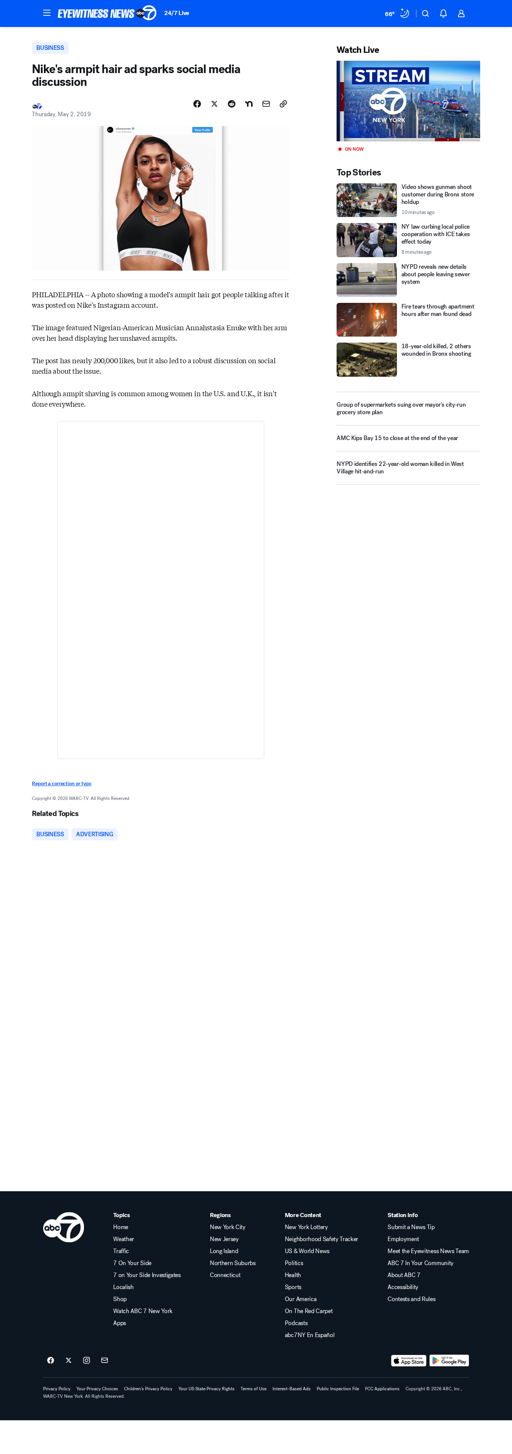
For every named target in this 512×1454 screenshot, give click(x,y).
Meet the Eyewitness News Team (428, 1251)
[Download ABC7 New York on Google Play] (449, 1361)
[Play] (408, 101)
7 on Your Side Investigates (146, 1275)
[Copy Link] (283, 103)
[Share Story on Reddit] (231, 103)
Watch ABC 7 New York (142, 1311)
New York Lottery (306, 1227)
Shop (120, 1299)
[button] (47, 12)
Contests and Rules (411, 1299)
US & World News (307, 1251)
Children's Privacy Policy (148, 1389)
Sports (293, 1287)
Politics (294, 1263)
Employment (403, 1239)
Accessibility (403, 1287)
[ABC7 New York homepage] (107, 13)
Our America (300, 1299)
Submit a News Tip (411, 1227)
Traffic (121, 1251)
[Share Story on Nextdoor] (249, 103)
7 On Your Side (132, 1263)
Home (120, 1227)
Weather (123, 1239)
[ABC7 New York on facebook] (50, 1360)
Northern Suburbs (233, 1263)
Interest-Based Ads (291, 1389)
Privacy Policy (56, 1389)
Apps (119, 1323)
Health (293, 1275)
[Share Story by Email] (266, 103)
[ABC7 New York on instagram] (86, 1360)
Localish (123, 1287)
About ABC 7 (404, 1275)
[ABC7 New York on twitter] (68, 1360)
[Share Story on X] (214, 103)
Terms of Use (253, 1389)
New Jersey (224, 1239)
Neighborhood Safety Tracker (321, 1239)
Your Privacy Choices (97, 1389)
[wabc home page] (63, 1227)
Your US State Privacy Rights (206, 1389)
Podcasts (296, 1323)
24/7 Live (176, 13)
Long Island (224, 1251)
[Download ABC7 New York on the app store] (409, 1361)
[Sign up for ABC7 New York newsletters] (104, 1360)
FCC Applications (382, 1389)
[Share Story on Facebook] (197, 103)
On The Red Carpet (309, 1311)
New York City (228, 1227)
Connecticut (225, 1275)
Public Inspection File (338, 1389)
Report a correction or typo (61, 783)
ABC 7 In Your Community (421, 1263)
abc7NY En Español (310, 1335)
